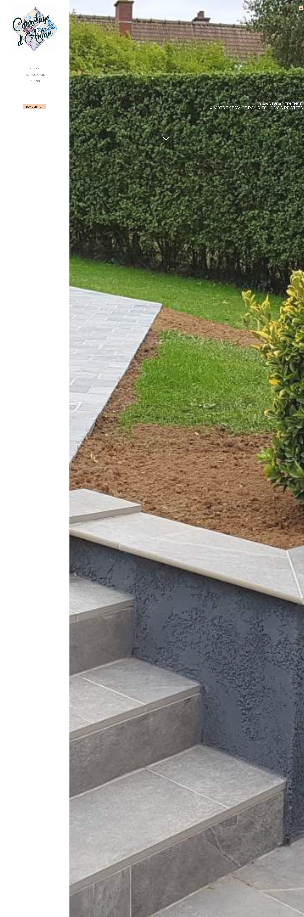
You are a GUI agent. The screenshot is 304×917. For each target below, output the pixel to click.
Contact (34, 81)
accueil (34, 68)
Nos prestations (34, 75)
